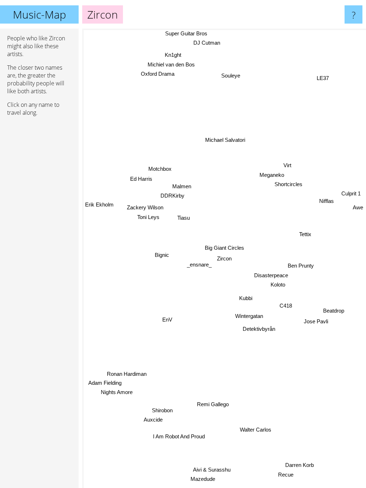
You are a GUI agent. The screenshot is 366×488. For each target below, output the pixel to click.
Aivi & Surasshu (212, 470)
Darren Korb (300, 464)
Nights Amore (117, 396)
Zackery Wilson (145, 206)
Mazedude (203, 479)
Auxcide (152, 418)
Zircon (224, 258)
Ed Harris (141, 177)
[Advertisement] (39, 231)
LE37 (323, 78)
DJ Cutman (206, 43)
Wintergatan (249, 316)
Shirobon (161, 409)
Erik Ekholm (99, 209)
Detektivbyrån (258, 329)
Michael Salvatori (226, 139)
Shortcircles (288, 184)
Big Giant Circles (224, 247)
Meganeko (271, 174)
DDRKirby (172, 195)
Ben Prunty (301, 266)
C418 (286, 306)
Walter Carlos (252, 432)
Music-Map (39, 14)
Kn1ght (174, 54)
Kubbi (245, 298)
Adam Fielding (106, 387)
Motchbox (160, 168)
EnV (167, 319)
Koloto (278, 285)
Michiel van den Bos (172, 63)
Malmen (181, 186)
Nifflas (326, 201)
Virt (287, 165)
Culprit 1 (351, 193)
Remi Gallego (213, 404)
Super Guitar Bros (186, 33)
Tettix (305, 234)
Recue (286, 474)
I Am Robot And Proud (178, 436)
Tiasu (183, 217)
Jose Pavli (316, 320)
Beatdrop (333, 310)
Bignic (161, 254)
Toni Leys (148, 216)
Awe (358, 207)
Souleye (230, 75)
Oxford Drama (158, 73)
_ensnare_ (199, 262)
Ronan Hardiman (127, 378)
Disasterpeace (271, 275)
